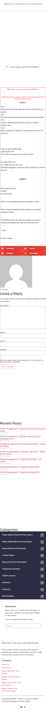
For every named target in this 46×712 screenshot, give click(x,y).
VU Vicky (26, 699)
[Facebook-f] (24, 707)
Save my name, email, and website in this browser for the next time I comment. (21, 361)
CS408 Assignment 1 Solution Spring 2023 (20, 467)
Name (3, 332)
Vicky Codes (25, 701)
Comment (4, 305)
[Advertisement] (23, 37)
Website (3, 350)
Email (3, 341)
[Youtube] (21, 707)
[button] (23, 11)
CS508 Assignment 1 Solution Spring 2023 (20, 472)
